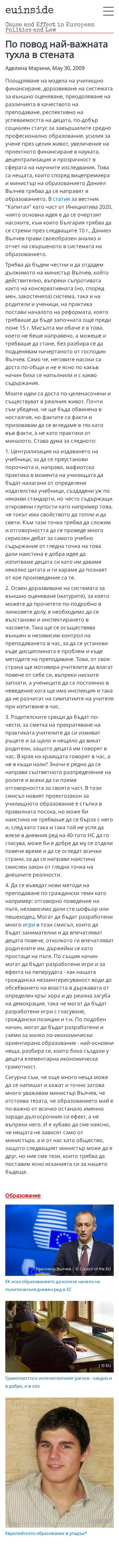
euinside (29, 11)
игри (29, 924)
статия (61, 198)
